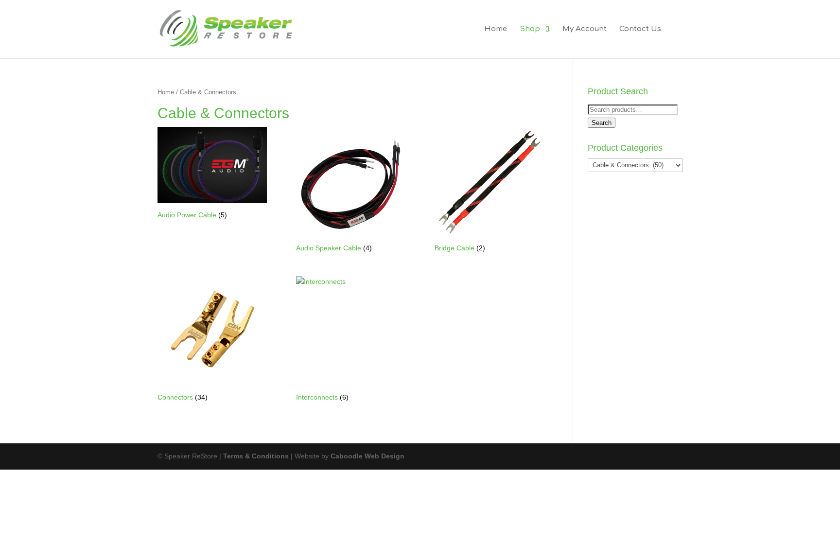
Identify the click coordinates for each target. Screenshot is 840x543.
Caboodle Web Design (367, 456)
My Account (584, 29)
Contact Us (640, 29)
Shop (530, 29)
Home (495, 29)
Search (602, 122)
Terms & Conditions (256, 456)
